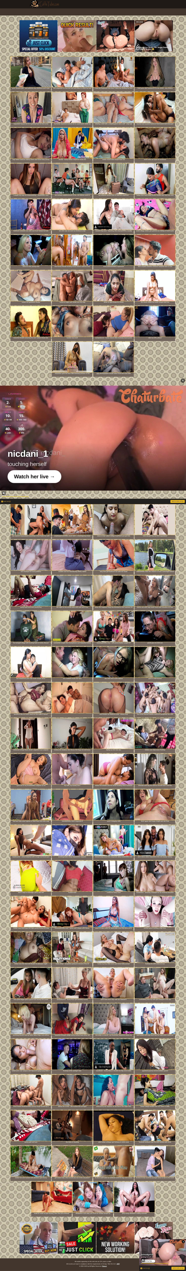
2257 (118, 1264)
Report (104, 1266)
